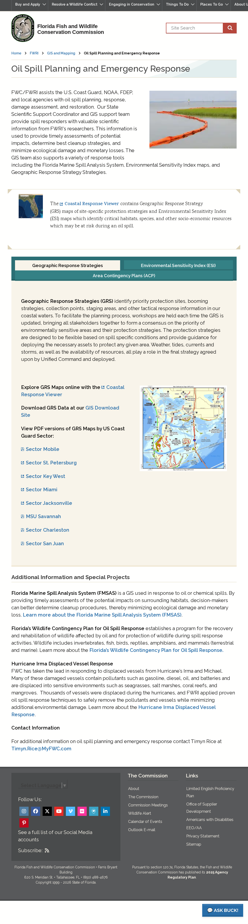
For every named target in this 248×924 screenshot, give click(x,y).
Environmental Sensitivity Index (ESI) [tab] (178, 265)
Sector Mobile (42, 449)
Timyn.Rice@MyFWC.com (41, 749)
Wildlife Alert (139, 813)
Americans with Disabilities (209, 819)
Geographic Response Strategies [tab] (67, 265)
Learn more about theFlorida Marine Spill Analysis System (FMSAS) (102, 615)
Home (16, 53)
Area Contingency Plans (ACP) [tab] (124, 275)
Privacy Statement (202, 836)
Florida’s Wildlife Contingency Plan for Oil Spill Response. (156, 650)
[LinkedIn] (105, 811)
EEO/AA (194, 828)
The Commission (143, 797)
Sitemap (193, 844)
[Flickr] (82, 811)
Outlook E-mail (141, 829)
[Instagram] (24, 811)
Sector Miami (41, 489)
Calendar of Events (145, 821)
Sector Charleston (47, 530)
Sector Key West (45, 476)
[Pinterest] (24, 822)
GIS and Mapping (61, 53)
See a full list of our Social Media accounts (55, 835)
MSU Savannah (43, 516)
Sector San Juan (45, 543)
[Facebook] (35, 811)
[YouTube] (58, 811)
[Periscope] (93, 811)
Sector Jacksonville (49, 503)
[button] (30, 5)
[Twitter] (47, 811)
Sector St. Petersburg (51, 463)
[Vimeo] (70, 811)
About (133, 788)
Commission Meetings (148, 805)
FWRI (34, 53)
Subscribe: (30, 850)
